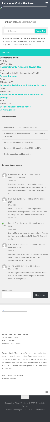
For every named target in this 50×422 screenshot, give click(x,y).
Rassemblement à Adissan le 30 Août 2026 (20, 67)
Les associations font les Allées (15, 107)
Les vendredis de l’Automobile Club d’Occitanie (23, 85)
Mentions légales (9, 378)
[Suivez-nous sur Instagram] (44, 52)
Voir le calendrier (7, 110)
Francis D (12, 223)
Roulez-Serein (14, 174)
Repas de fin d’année (33, 266)
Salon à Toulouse (8, 76)
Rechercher (7, 290)
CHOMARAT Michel (16, 244)
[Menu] (47, 3)
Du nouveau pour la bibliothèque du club (20, 127)
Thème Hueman (39, 410)
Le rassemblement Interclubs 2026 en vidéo (22, 148)
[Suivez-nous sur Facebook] (41, 52)
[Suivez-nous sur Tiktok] (47, 52)
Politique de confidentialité (12, 375)
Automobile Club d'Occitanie (18, 3)
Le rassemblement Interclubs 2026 (18, 142)
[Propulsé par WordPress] (23, 410)
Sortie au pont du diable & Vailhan (18, 154)
